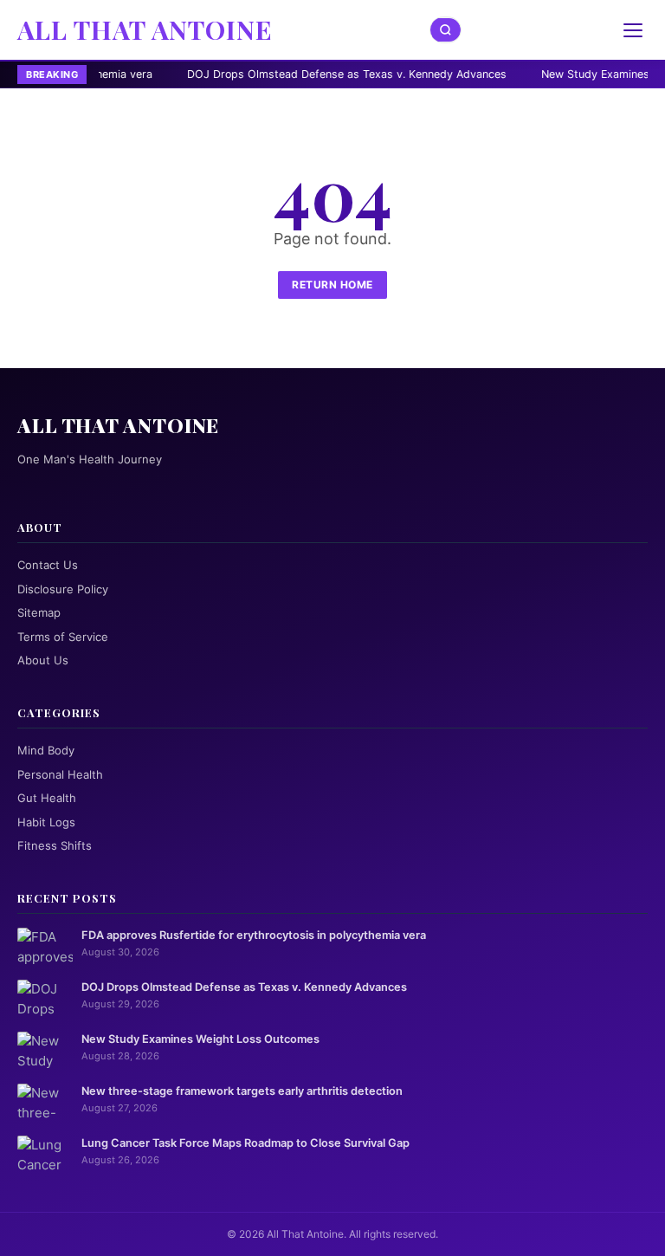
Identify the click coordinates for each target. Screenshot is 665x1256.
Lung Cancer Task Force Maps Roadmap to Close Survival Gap (245, 1142)
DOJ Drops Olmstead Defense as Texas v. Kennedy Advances (276, 74)
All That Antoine (145, 29)
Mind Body (45, 750)
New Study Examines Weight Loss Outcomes (200, 1039)
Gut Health (46, 798)
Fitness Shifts (54, 845)
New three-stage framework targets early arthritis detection (242, 1090)
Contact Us (47, 565)
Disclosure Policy (62, 589)
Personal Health (60, 774)
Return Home (332, 284)
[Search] (446, 30)
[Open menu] (633, 30)
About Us (42, 660)
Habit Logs (46, 822)
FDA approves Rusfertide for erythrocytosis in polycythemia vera (253, 935)
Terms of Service (62, 637)
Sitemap (39, 612)
